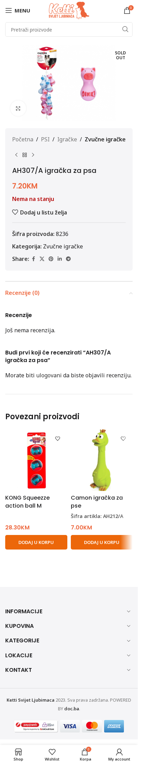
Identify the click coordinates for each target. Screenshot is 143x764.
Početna (22, 139)
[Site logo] (69, 10)
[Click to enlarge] (18, 108)
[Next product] (33, 155)
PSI (45, 139)
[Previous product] (16, 155)
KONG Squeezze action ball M (27, 501)
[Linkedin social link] (60, 259)
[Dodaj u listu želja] (58, 439)
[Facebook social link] (33, 259)
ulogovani (49, 375)
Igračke (67, 139)
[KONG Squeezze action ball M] (36, 460)
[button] (36, 542)
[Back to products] (24, 155)
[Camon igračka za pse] (102, 460)
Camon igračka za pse (97, 501)
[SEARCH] (125, 29)
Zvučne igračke (105, 139)
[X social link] (42, 259)
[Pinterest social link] (51, 259)
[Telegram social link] (68, 259)
